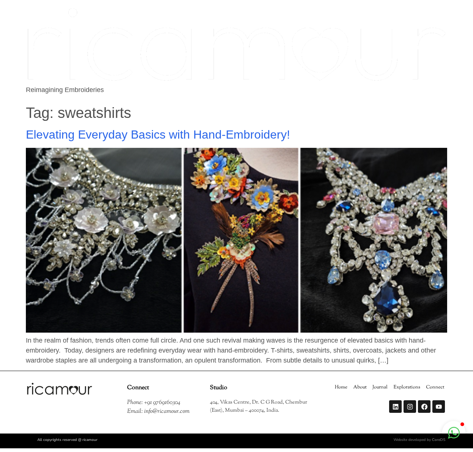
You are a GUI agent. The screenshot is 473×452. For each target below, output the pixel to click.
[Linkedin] (395, 406)
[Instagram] (410, 406)
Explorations (407, 387)
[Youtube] (438, 406)
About (360, 387)
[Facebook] (424, 406)
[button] (454, 433)
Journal (380, 387)
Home (341, 387)
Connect (435, 387)
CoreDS (438, 439)
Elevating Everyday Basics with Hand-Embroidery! (159, 134)
